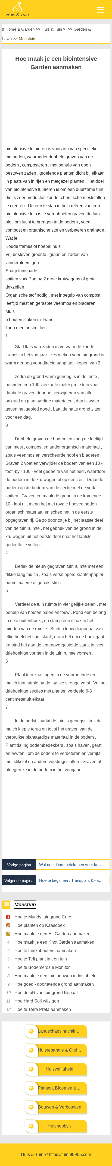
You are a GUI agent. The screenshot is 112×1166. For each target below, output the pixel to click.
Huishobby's (59, 1126)
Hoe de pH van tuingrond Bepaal (46, 992)
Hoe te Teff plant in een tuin (40, 959)
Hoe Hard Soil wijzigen (36, 1001)
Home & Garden (20, 29)
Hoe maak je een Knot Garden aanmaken (54, 942)
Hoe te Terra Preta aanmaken (42, 1009)
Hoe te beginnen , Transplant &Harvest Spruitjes (71, 880)
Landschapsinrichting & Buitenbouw (72, 1031)
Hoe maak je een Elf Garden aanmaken (52, 933)
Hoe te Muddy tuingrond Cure (42, 917)
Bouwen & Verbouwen (59, 1107)
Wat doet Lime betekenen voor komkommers (71, 864)
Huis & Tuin (52, 29)
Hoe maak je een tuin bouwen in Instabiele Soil (58, 975)
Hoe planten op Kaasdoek (39, 925)
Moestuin (27, 38)
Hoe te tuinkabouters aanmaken (45, 950)
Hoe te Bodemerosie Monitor (42, 967)
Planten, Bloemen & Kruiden (65, 1088)
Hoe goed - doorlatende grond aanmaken (54, 984)
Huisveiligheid (59, 1069)
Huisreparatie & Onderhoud (64, 1050)
